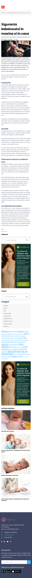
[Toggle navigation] (3, 7)
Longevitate (7, 316)
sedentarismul (20, 354)
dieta (12, 338)
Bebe (2, 229)
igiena (3, 342)
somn (10, 356)
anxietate (26, 331)
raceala (11, 349)
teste (14, 356)
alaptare (5, 331)
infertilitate (9, 342)
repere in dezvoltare (20, 349)
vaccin (24, 356)
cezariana (22, 336)
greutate (11, 340)
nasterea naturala (13, 344)
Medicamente (8, 318)
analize (20, 331)
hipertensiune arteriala (22, 340)
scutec (14, 354)
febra (25, 338)
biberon (10, 334)
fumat (7, 340)
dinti (15, 338)
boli (25, 333)
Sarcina (6, 326)
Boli (5, 311)
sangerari (4, 352)
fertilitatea (3, 340)
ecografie (19, 338)
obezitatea (12, 347)
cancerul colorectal (15, 336)
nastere (4, 344)
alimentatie (13, 331)
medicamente (21, 342)
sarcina (12, 351)
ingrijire (15, 342)
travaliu (20, 356)
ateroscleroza (4, 334)
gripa (15, 340)
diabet (8, 338)
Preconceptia (8, 324)
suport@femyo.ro (9, 535)
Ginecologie (7, 313)
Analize (6, 306)
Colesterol (4, 338)
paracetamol (19, 347)
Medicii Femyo (8, 321)
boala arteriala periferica (18, 334)
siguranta (4, 231)
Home (3, 13)
